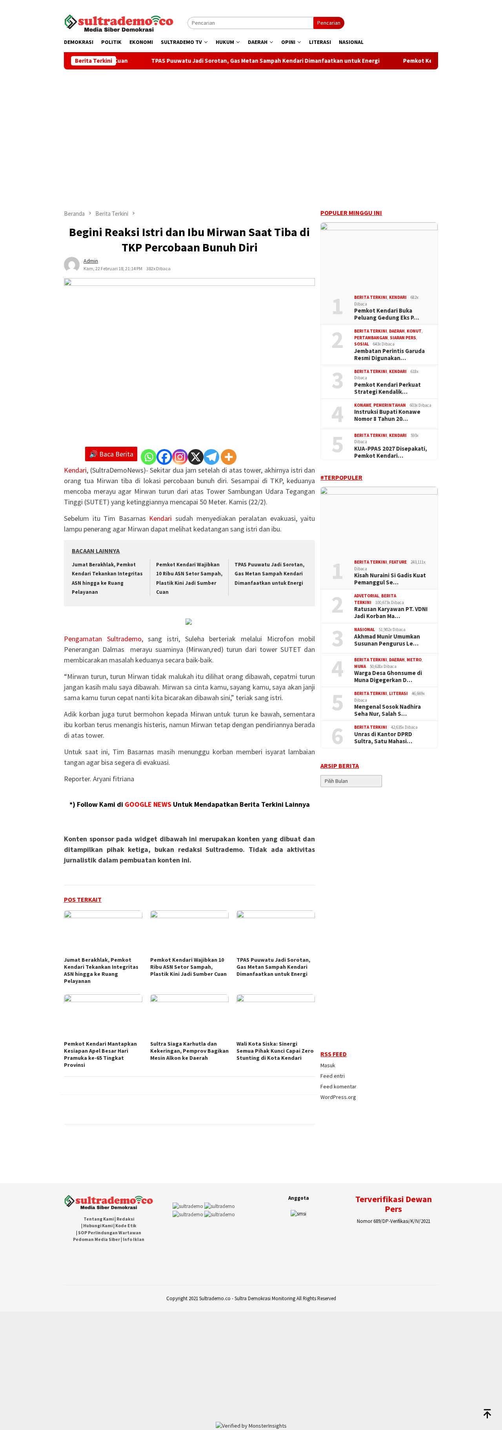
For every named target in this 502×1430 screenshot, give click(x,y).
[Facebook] (164, 457)
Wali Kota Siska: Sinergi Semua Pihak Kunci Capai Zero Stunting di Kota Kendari (275, 1050)
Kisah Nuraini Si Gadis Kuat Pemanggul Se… (390, 579)
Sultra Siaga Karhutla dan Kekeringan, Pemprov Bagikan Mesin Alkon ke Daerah (189, 1050)
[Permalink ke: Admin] (72, 263)
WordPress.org (338, 1097)
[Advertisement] (251, 128)
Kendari (75, 470)
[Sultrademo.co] (119, 22)
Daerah (397, 331)
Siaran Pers (403, 337)
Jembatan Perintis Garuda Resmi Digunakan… (389, 354)
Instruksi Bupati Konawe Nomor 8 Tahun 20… (387, 415)
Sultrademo (124, 638)
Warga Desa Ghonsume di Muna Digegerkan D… (388, 677)
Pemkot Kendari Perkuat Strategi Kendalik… (387, 388)
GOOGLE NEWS (148, 804)
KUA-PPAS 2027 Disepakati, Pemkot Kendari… (390, 452)
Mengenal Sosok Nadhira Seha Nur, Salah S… (387, 710)
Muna (360, 666)
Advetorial (366, 596)
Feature (398, 562)
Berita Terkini (370, 297)
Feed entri (332, 1075)
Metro (414, 659)
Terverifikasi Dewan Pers (393, 1203)
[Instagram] (180, 457)
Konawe (362, 405)
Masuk (327, 1065)
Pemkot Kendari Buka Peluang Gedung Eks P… (386, 314)
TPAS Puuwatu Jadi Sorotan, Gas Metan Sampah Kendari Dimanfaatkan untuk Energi (253, 60)
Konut (414, 331)
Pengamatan (85, 638)
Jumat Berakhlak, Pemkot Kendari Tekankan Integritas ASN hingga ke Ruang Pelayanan (101, 970)
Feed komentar (338, 1086)
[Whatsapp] (148, 457)
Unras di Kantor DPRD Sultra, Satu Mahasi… (383, 738)
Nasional (364, 629)
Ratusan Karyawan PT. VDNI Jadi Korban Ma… (390, 613)
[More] (228, 457)
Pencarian (328, 22)
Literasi (398, 693)
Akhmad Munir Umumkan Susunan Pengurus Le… (387, 640)
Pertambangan (371, 337)
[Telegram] (211, 457)
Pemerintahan (389, 405)
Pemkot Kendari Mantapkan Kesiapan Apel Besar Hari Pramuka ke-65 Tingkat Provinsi (100, 1054)
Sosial (361, 344)
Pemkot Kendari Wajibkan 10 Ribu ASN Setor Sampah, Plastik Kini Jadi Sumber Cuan (188, 966)
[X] (196, 457)
